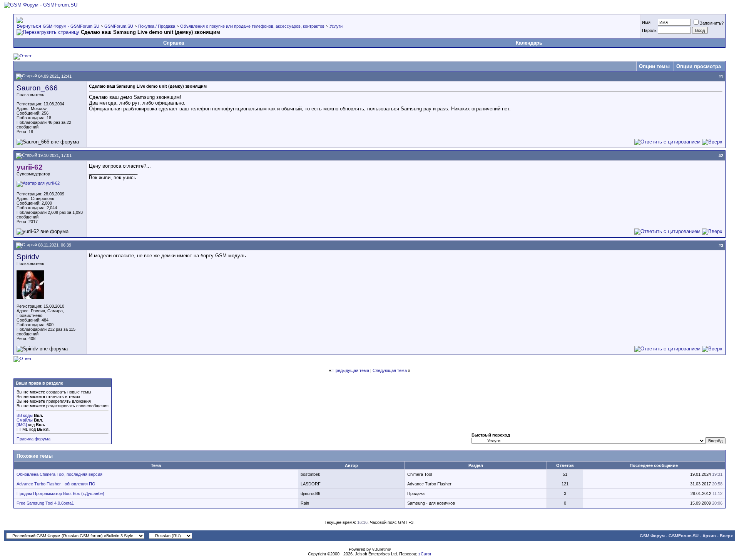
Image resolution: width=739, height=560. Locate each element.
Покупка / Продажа (156, 26)
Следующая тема (390, 370)
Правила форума (33, 439)
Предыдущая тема (351, 370)
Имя (646, 22)
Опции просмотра (698, 66)
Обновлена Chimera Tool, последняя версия (59, 474)
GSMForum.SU (118, 26)
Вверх (726, 535)
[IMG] (22, 424)
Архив (709, 535)
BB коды (25, 415)
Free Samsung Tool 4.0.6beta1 (45, 503)
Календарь (529, 43)
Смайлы (25, 420)
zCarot (424, 554)
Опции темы (654, 66)
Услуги (336, 26)
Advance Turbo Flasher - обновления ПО (56, 484)
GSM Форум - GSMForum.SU (71, 26)
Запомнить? (712, 23)
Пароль (649, 30)
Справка (173, 43)
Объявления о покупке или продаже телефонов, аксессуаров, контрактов (252, 26)
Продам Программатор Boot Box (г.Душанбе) (60, 493)
